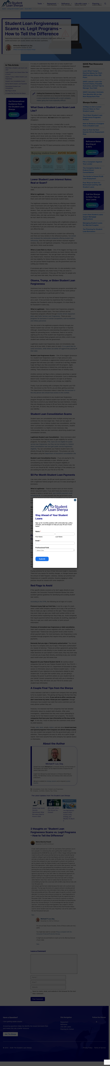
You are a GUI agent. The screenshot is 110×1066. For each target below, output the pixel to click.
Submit (42, 559)
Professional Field (42, 547)
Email (38, 541)
